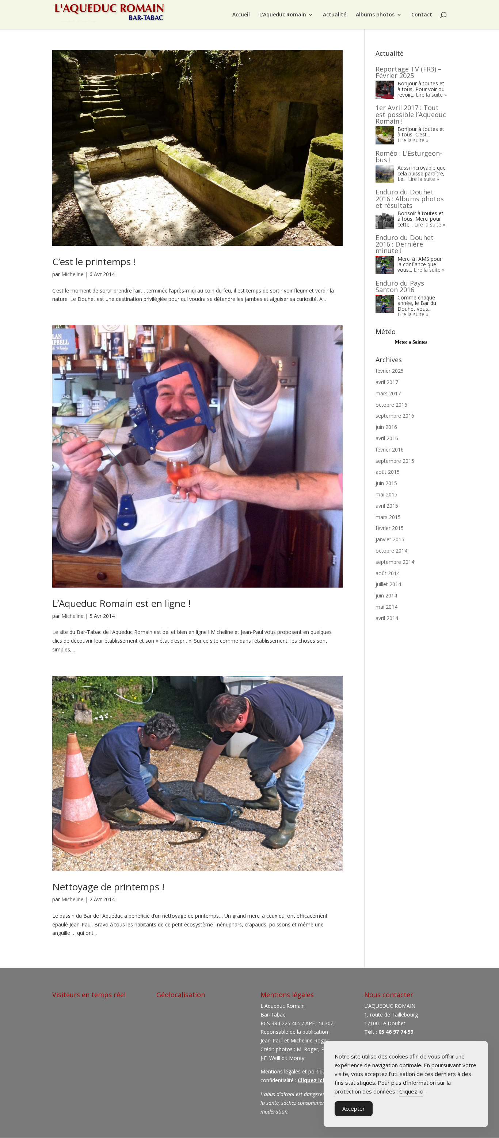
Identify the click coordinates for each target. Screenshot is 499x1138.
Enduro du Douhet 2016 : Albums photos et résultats (410, 198)
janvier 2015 (390, 539)
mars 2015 (388, 517)
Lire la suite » (431, 94)
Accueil (241, 15)
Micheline (72, 274)
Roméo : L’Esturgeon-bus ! (409, 156)
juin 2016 (386, 426)
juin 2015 (386, 483)
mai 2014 (386, 606)
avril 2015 (387, 505)
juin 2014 (386, 595)
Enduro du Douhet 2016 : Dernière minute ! (405, 244)
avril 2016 (387, 438)
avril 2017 (387, 382)
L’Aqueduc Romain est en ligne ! (121, 603)
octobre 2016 (391, 404)
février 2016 (390, 449)
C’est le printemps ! (94, 261)
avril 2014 (387, 618)
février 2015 (390, 528)
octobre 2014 (391, 550)
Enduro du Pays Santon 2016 (400, 286)
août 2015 (388, 471)
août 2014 (388, 573)
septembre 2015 (395, 460)
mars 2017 (388, 393)
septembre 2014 (395, 561)
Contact (421, 15)
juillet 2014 (388, 584)
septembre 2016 (395, 415)
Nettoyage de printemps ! (108, 886)
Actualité (334, 15)
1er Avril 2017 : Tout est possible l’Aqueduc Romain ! (411, 114)
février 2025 (390, 370)
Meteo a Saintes (411, 342)
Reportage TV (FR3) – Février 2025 (409, 72)
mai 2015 (386, 494)
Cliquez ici (411, 1091)
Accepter (353, 1108)
